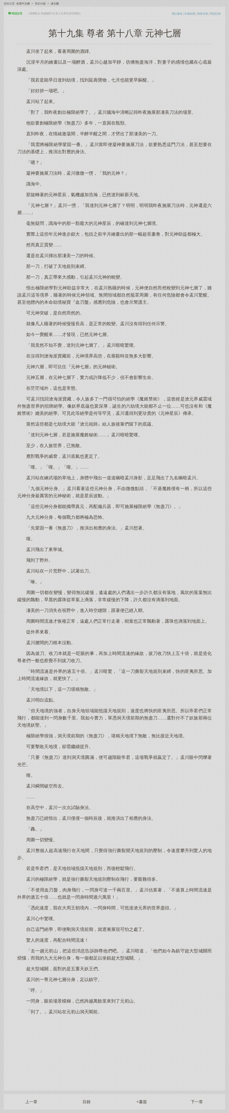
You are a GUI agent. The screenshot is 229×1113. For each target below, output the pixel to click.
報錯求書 (202, 13)
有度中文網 (23, 3)
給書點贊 (189, 13)
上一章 (31, 1102)
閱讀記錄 (215, 13)
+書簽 (141, 1102)
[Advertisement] (114, 1050)
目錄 (87, 1102)
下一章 (197, 1102)
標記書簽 (177, 13)
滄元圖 (55, 3)
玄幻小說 (40, 3)
